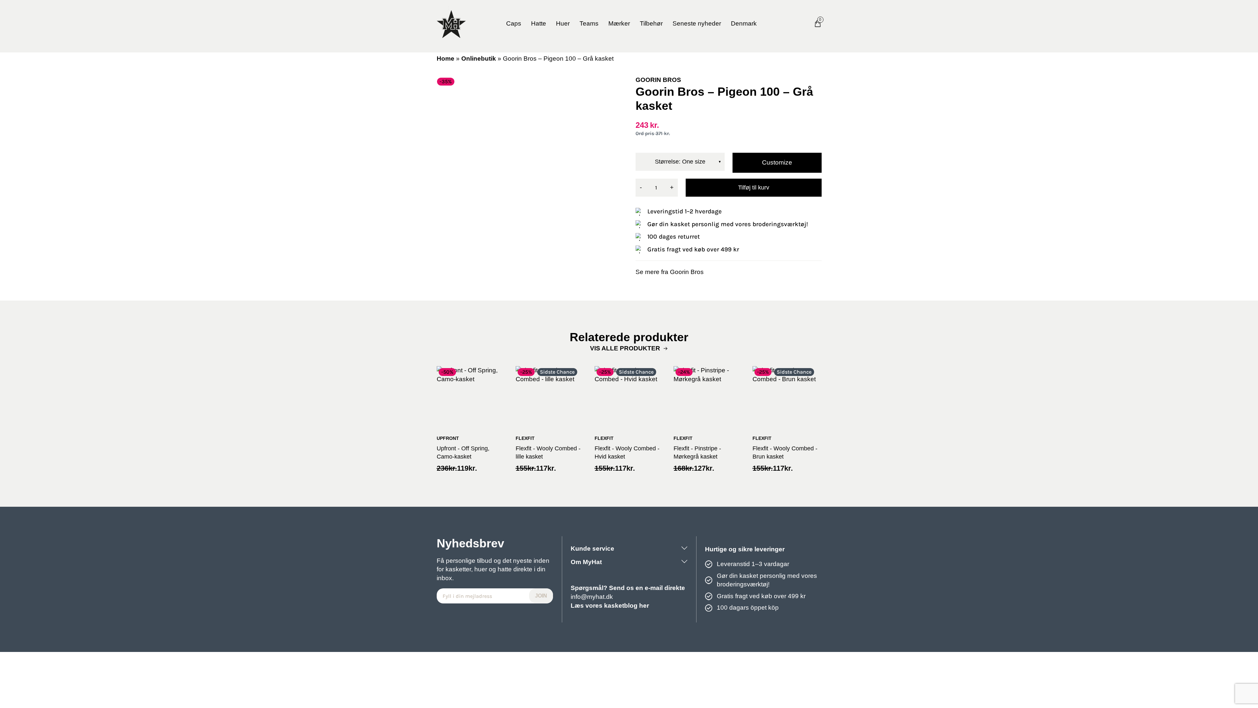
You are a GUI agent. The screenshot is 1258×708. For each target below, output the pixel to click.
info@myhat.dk (592, 596)
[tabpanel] (530, 168)
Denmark (744, 23)
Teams (589, 23)
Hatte (538, 23)
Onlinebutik (478, 58)
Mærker (619, 23)
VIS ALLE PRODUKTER (625, 348)
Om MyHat (586, 562)
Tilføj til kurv (753, 187)
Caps (513, 23)
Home (445, 58)
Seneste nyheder (697, 23)
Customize (777, 162)
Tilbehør (651, 23)
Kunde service (592, 548)
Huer (563, 23)
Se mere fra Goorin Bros (670, 271)
